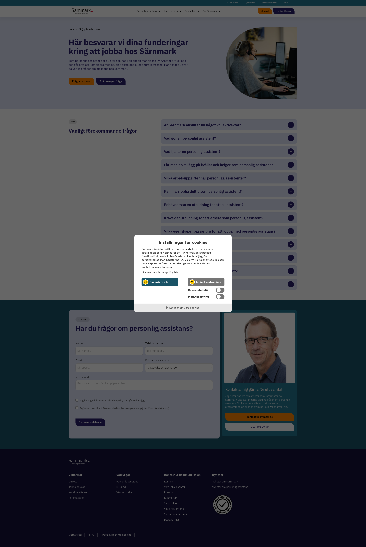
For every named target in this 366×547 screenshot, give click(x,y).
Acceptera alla (159, 281)
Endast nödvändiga (208, 281)
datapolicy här (169, 272)
